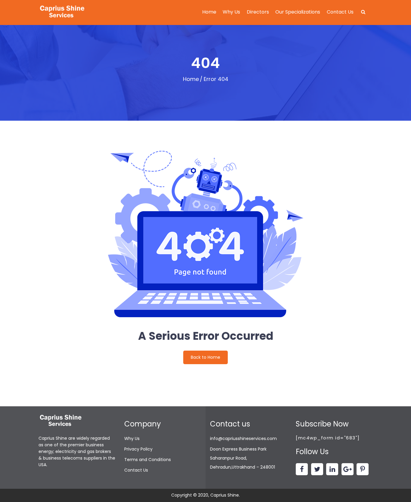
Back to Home (205, 357)
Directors (258, 11)
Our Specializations (297, 11)
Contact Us (340, 11)
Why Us (231, 11)
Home (209, 11)
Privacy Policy (138, 449)
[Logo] (63, 12)
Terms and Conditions (147, 460)
